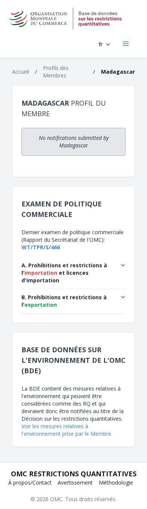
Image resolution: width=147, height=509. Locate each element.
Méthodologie (116, 482)
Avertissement (75, 482)
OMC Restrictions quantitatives (73, 473)
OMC (56, 499)
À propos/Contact (30, 482)
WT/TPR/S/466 (40, 247)
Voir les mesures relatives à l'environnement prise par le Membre (66, 430)
